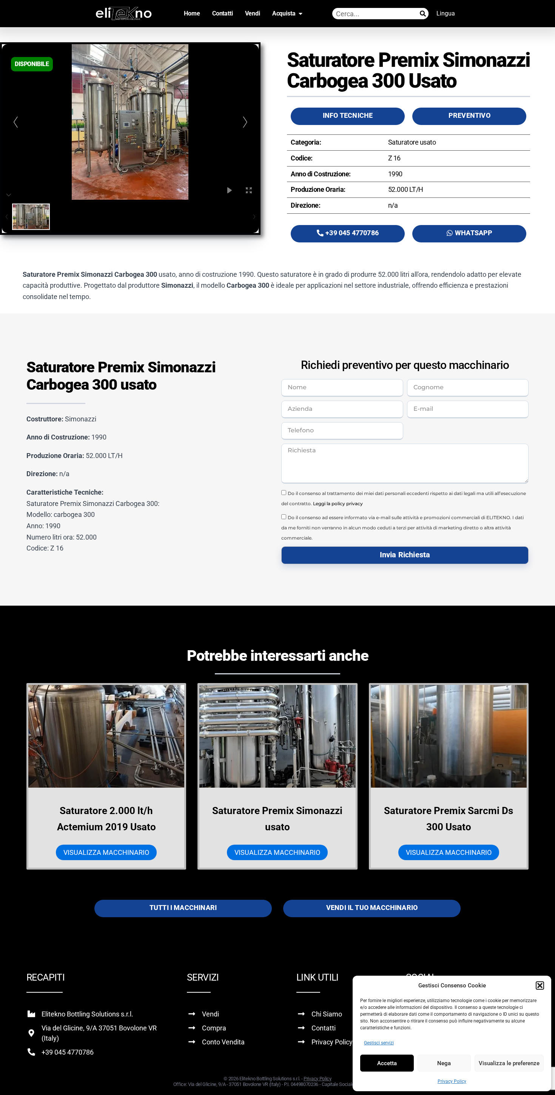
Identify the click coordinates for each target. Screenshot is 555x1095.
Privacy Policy (452, 1081)
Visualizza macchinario (106, 852)
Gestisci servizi (379, 1043)
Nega (444, 1063)
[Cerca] (423, 13)
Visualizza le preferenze (509, 1063)
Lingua (445, 13)
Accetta (387, 1063)
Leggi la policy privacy (338, 503)
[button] (540, 985)
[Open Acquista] (301, 13)
